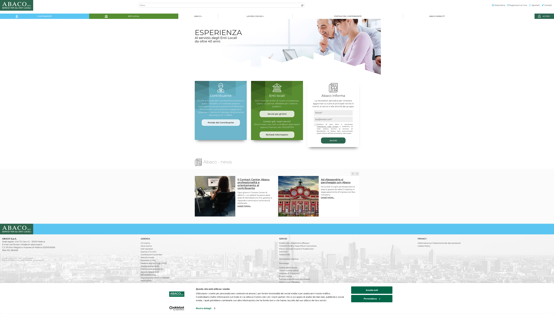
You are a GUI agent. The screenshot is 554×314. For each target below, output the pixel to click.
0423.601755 (288, 127)
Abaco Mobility (437, 16)
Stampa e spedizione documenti (294, 279)
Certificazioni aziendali (151, 254)
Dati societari (147, 249)
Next (549, 48)
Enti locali (133, 16)
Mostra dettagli (203, 308)
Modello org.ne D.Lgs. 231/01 (154, 263)
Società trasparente (150, 272)
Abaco (198, 16)
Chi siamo (145, 243)
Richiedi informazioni (277, 134)
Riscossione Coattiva (288, 259)
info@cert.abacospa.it (289, 124)
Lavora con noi (255, 16)
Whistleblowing (148, 275)
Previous (4, 48)
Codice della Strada (288, 267)
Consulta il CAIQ (148, 260)
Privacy (422, 238)
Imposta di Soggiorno (289, 273)
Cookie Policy (424, 246)
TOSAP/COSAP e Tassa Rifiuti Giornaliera (298, 246)
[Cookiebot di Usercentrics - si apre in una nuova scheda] (176, 308)
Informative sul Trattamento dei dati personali (439, 243)
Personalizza (370, 298)
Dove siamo (146, 246)
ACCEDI (546, 16)
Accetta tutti (372, 290)
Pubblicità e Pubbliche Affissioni (294, 243)
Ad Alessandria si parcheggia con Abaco (252, 181)
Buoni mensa (285, 276)
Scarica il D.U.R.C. (149, 252)
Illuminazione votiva (288, 270)
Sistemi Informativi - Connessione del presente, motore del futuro (338, 182)
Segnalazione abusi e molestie (155, 277)
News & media (147, 257)
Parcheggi (284, 263)
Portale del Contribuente (348, 16)
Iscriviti (333, 140)
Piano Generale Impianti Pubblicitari (296, 249)
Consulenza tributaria (289, 282)
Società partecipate (150, 266)
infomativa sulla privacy (327, 126)
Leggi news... (244, 197)
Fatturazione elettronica (152, 269)
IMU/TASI (283, 252)
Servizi (283, 238)
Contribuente (44, 16)
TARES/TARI (284, 254)
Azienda (146, 238)
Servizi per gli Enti (277, 114)
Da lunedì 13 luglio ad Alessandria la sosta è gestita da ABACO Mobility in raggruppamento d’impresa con (255, 189)
